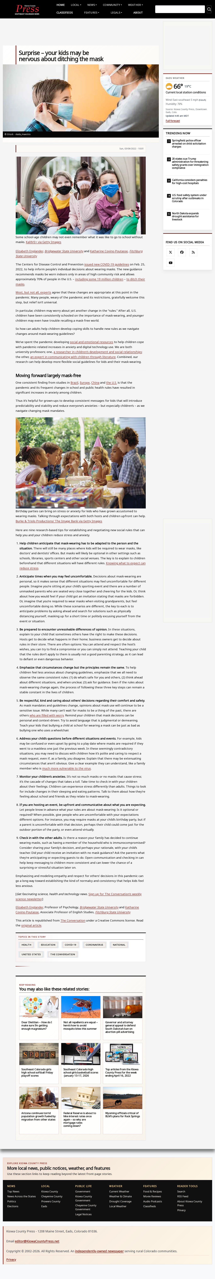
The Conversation (72, 920)
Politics (11, 1201)
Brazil (74, 382)
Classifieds (65, 12)
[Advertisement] (187, 394)
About (138, 12)
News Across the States (21, 1196)
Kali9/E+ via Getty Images (43, 242)
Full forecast (173, 120)
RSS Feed (182, 1196)
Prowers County (50, 1201)
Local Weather (117, 1206)
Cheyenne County (51, 1196)
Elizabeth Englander (29, 251)
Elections (12, 1206)
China (95, 382)
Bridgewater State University (64, 251)
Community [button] (111, 5)
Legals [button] (115, 12)
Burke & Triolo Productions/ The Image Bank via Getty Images (59, 521)
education (48, 944)
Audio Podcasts (152, 1201)
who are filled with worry (47, 715)
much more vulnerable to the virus (66, 768)
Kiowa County (49, 1191)
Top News (13, 1191)
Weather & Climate (120, 1196)
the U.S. (111, 382)
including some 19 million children (99, 279)
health (26, 944)
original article (31, 925)
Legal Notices (83, 1214)
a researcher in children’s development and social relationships (98, 352)
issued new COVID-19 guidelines (106, 264)
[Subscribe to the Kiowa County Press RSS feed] (193, 252)
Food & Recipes (152, 1191)
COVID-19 (70, 944)
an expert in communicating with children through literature (73, 357)
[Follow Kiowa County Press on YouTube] (171, 263)
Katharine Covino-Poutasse (109, 251)
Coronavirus (94, 944)
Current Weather (119, 1191)
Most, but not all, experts (33, 292)
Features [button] (90, 12)
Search (181, 1191)
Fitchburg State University (112, 912)
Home (61, 5)
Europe (85, 382)
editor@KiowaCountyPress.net (37, 1241)
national (119, 944)
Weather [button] (134, 5)
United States (31, 954)
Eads (44, 1206)
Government (82, 1191)
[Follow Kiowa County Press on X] (171, 252)
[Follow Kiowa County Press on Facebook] (182, 252)
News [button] (91, 5)
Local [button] (75, 5)
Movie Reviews (152, 1196)
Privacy (181, 1210)
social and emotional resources (91, 342)
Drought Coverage (120, 1201)
